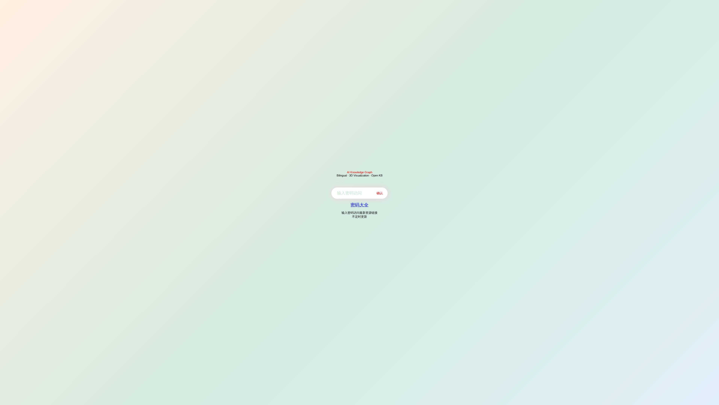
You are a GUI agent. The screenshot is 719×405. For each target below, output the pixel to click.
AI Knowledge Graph (359, 172)
